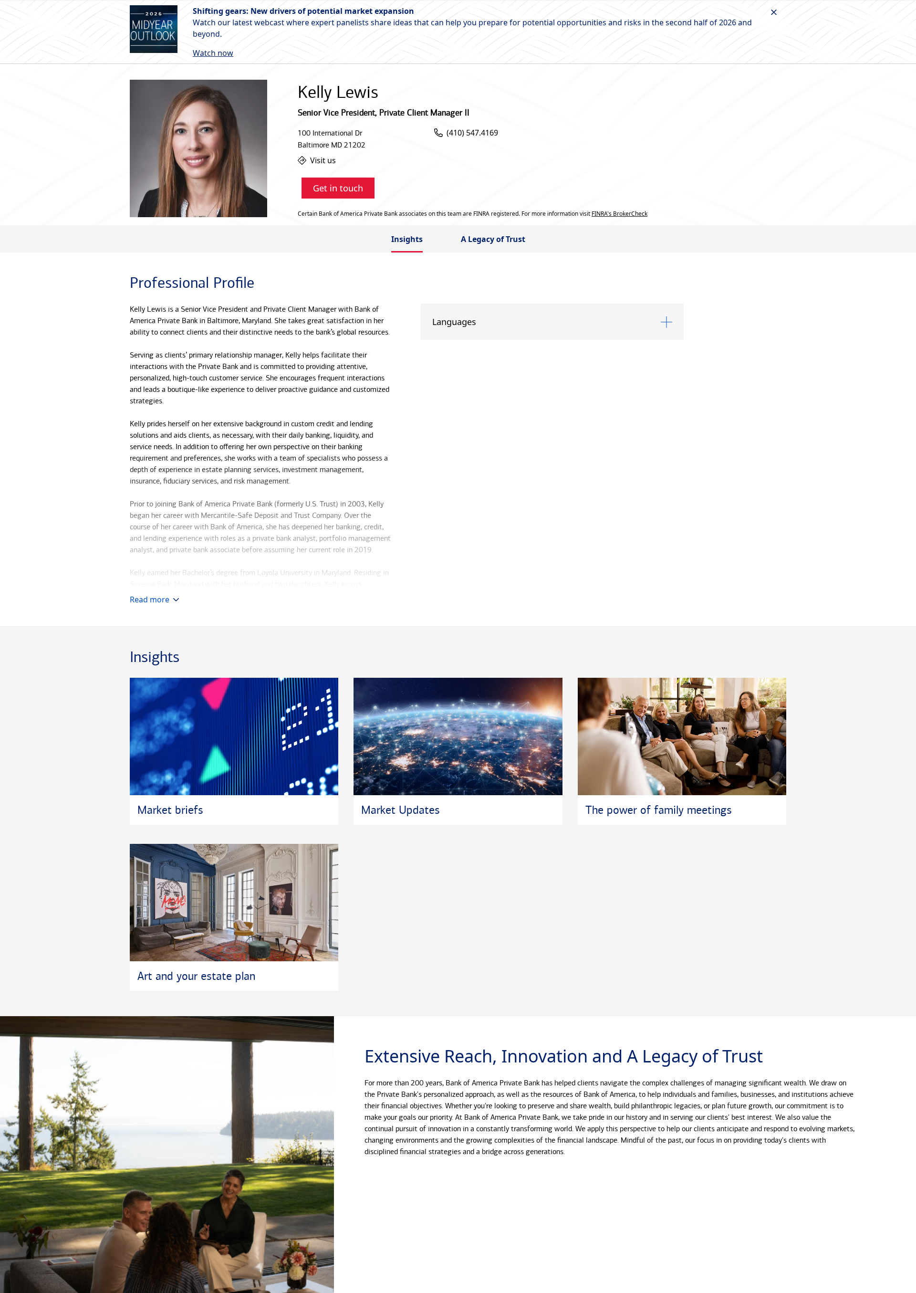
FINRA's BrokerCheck (619, 214)
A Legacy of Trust (493, 239)
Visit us (323, 160)
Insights (407, 239)
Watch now (213, 53)
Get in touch (338, 188)
